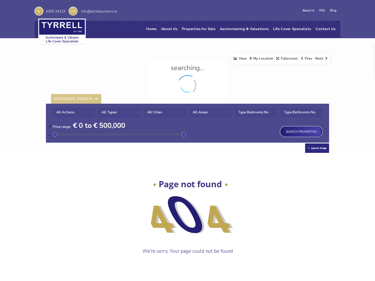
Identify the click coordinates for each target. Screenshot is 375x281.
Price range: (62, 127)
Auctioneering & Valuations (244, 28)
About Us (308, 10)
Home (151, 28)
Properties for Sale (198, 28)
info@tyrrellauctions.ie (99, 11)
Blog (333, 10)
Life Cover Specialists (292, 28)
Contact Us (325, 28)
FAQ (322, 10)
